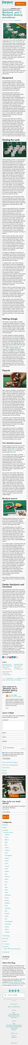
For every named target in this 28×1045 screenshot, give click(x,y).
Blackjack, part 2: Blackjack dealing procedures (12, 15)
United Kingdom (9, 921)
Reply (7, 708)
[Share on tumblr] (15, 657)
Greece (6, 868)
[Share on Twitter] (6, 657)
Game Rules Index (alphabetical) (14, 1026)
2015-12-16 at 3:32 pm (15, 696)
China (6, 852)
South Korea (8, 908)
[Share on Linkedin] (12, 657)
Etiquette (4, 827)
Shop (14, 1012)
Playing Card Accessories (14, 1015)
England (7, 858)
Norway (6, 897)
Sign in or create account (14, 1006)
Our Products (5, 946)
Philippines (7, 903)
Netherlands (8, 895)
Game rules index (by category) (9, 762)
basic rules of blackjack (15, 41)
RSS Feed (4, 773)
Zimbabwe (7, 932)
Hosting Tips (10, 678)
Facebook (12, 990)
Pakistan (7, 900)
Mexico (6, 889)
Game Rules (5, 830)
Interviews (4, 941)
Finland (6, 860)
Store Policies (14, 1017)
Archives (6, 958)
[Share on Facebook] (3, 657)
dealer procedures (10, 679)
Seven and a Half (7, 671)
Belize (6, 842)
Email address (6, 812)
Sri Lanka (7, 913)
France (6, 863)
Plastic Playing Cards (14, 1014)
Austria (6, 837)
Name (4, 732)
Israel (6, 881)
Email (4, 737)
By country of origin (8, 832)
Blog (8, 8)
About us (14, 1035)
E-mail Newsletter (10, 990)
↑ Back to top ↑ (14, 1043)
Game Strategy (5, 935)
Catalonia (7, 850)
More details (5, 809)
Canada (7, 847)
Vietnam (7, 929)
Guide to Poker (6, 767)
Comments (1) (17, 20)
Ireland (6, 879)
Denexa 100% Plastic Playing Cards (12, 948)
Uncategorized (5, 952)
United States (8, 924)
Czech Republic (8, 855)
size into (12, 450)
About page (20, 985)
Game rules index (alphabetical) (10, 765)
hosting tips (18, 679)
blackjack (19, 678)
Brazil (6, 845)
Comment (5, 720)
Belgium (7, 839)
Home (4, 8)
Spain (6, 910)
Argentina (7, 834)
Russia (6, 905)
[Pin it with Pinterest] (10, 657)
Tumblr (18, 990)
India (6, 874)
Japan (6, 887)
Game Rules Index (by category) (14, 1025)
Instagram (15, 990)
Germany (7, 866)
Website (4, 741)
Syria (6, 918)
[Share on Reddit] (8, 657)
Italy (6, 884)
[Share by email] (17, 657)
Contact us (14, 1037)
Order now (20, 4)
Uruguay (7, 926)
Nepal (6, 892)
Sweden (6, 916)
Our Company (5, 944)
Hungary (7, 871)
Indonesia (7, 876)
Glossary (4, 770)
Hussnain (11, 695)
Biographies (5, 824)
